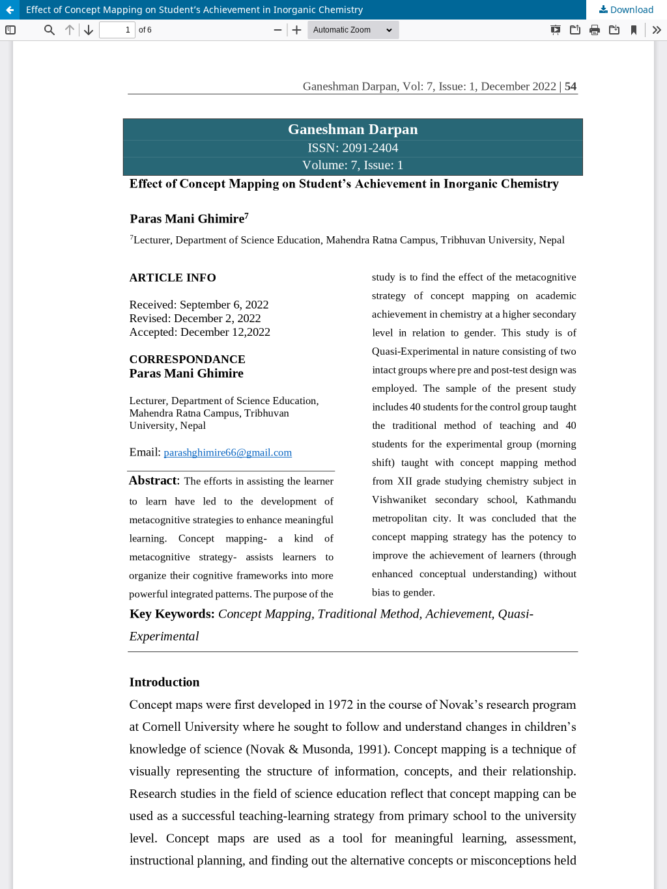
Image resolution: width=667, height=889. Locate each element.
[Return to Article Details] (10, 10)
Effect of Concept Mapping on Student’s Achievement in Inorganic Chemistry (194, 9)
